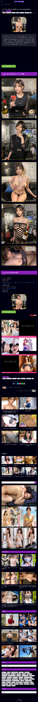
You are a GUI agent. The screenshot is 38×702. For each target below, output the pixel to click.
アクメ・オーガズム (6, 674)
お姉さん (4, 12)
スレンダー (4, 675)
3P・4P (4, 672)
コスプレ (29, 674)
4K (8, 672)
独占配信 (25, 682)
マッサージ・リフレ (28, 677)
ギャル (19, 674)
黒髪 (13, 685)
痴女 (31, 682)
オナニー (13, 674)
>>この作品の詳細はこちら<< (9, 66)
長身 (30, 12)
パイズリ (9, 677)
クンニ (24, 674)
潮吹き (8, 682)
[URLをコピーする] (24, 383)
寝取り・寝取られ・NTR (6, 680)
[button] (14, 383)
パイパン (15, 677)
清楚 (3, 682)
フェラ (21, 677)
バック (4, 677)
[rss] (18, 699)
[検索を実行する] (35, 482)
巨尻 (22, 680)
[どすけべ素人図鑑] (19, 1)
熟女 (13, 682)
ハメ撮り (17, 12)
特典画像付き (19, 682)
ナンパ (19, 675)
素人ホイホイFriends (8, 11)
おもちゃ (21, 672)
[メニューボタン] (1, 1)
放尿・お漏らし (27, 12)
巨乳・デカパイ (22, 12)
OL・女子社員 (15, 672)
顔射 (3, 685)
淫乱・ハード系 (28, 680)
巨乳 (8, 283)
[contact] (19, 699)
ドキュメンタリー (8, 12)
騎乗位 (8, 685)
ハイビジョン (13, 12)
